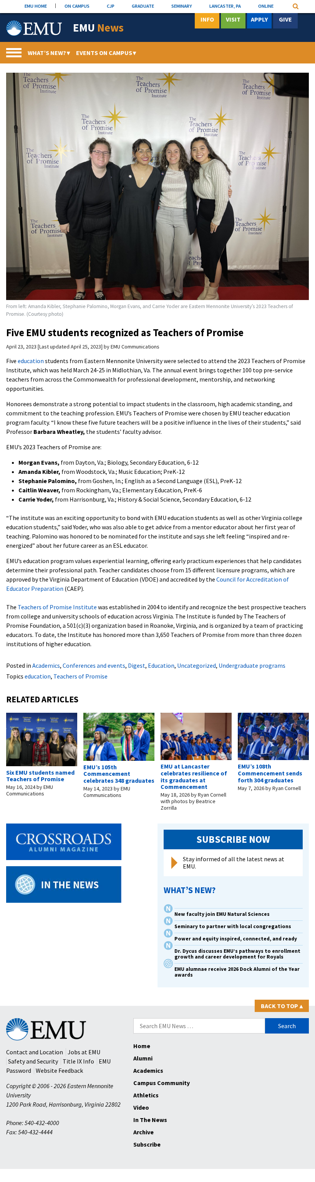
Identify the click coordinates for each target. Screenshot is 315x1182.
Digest (136, 665)
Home (141, 1046)
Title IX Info (78, 1061)
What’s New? (49, 53)
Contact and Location (34, 1052)
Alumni (143, 1058)
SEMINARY (181, 5)
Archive (143, 1132)
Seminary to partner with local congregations (232, 926)
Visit (233, 19)
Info (207, 19)
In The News (150, 1120)
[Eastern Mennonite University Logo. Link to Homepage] (34, 28)
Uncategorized (196, 665)
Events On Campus (106, 53)
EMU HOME (36, 5)
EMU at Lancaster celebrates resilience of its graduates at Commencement (194, 776)
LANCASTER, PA (225, 5)
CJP (110, 5)
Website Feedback (59, 1070)
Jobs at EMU (84, 1052)
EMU (98, 27)
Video (141, 1107)
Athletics (146, 1095)
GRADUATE (143, 5)
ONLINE (266, 5)
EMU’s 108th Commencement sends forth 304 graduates (270, 773)
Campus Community (161, 1083)
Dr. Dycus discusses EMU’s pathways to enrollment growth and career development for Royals (237, 954)
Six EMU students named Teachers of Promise (40, 776)
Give (285, 19)
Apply (259, 19)
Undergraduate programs (252, 665)
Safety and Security (33, 1061)
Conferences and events (94, 665)
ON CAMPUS (77, 5)
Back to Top (282, 1006)
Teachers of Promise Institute (57, 607)
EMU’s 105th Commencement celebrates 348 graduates (118, 773)
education (30, 361)
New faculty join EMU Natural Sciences (222, 914)
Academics (46, 665)
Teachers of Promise (80, 676)
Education (161, 665)
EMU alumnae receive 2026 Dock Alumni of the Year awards (237, 972)
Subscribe (147, 1144)
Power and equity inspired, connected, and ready (235, 938)
